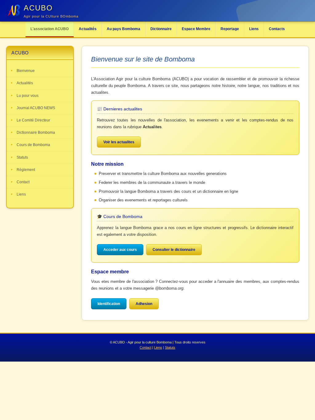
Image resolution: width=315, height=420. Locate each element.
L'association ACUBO (49, 29)
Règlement (26, 170)
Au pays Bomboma (123, 29)
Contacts (277, 29)
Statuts (22, 157)
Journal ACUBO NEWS (36, 108)
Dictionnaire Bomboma (36, 132)
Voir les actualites (118, 142)
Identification (109, 304)
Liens (254, 29)
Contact (23, 182)
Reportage (230, 29)
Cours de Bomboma (33, 145)
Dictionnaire (161, 29)
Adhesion (144, 304)
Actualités (88, 29)
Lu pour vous (27, 95)
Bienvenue (26, 71)
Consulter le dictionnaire (174, 250)
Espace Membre (196, 29)
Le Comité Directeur (33, 120)
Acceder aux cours (120, 250)
